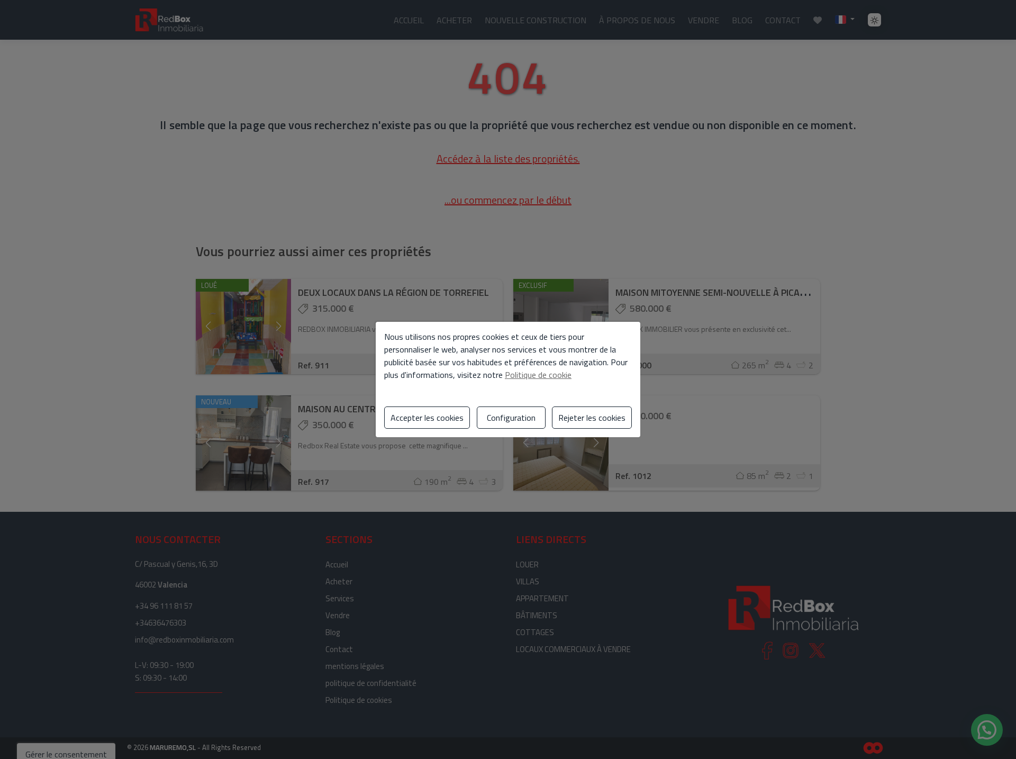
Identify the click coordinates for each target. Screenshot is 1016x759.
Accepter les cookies (427, 417)
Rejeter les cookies (591, 417)
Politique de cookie (538, 374)
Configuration (511, 417)
